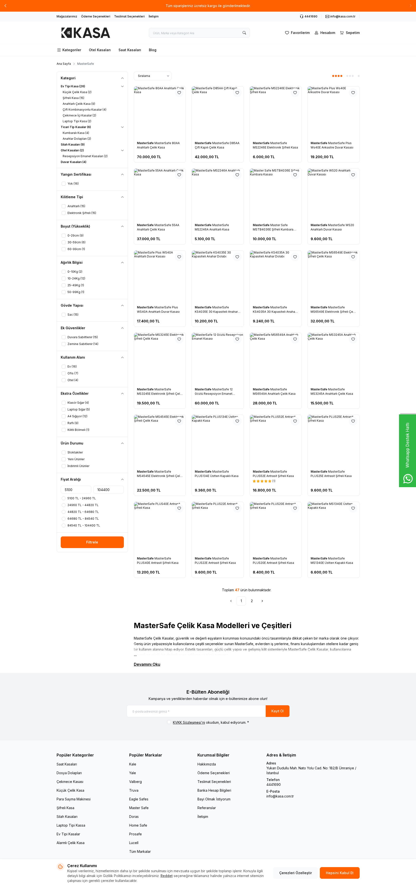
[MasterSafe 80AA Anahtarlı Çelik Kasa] (160, 112)
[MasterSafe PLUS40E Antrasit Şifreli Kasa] (160, 528)
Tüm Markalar (140, 851)
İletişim (154, 16)
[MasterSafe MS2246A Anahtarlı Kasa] (218, 194)
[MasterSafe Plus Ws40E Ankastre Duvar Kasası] (333, 112)
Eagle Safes (138, 799)
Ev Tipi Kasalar (68, 834)
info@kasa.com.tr (280, 796)
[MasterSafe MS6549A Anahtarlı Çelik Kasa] (276, 359)
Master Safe (139, 808)
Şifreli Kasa (65, 808)
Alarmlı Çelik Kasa (71, 843)
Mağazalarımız (67, 16)
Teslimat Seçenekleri (129, 16)
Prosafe (135, 834)
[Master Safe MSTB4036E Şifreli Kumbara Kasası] (276, 194)
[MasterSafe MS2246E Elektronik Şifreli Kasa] (276, 112)
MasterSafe (145, 143)
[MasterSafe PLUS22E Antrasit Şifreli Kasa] (218, 528)
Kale (132, 764)
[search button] (244, 33)
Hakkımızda (206, 764)
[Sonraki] (262, 601)
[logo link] (86, 32)
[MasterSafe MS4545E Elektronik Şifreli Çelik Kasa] (160, 441)
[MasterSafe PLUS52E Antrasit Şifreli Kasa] (276, 441)
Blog (152, 50)
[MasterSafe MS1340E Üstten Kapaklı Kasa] (333, 528)
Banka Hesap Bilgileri (214, 790)
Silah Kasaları (67, 816)
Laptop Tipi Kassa (71, 825)
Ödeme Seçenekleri (95, 16)
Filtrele (92, 542)
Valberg (135, 782)
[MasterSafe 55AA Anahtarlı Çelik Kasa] (160, 194)
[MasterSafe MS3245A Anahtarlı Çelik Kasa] (333, 359)
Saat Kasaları (130, 50)
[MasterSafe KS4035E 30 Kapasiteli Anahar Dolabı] (218, 276)
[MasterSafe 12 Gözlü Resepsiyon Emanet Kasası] (218, 359)
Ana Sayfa (64, 64)
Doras (134, 816)
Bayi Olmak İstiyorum (213, 799)
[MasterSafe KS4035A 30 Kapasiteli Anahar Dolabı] (276, 276)
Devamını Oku (147, 664)
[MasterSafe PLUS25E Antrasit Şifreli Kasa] (333, 441)
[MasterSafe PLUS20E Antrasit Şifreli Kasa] (276, 528)
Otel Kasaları (100, 50)
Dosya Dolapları (69, 773)
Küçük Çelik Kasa (70, 790)
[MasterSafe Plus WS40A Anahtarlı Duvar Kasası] (160, 276)
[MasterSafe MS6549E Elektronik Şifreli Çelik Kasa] (333, 276)
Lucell (133, 843)
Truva (133, 790)
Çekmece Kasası (70, 782)
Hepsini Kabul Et (340, 873)
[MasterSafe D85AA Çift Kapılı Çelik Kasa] (218, 112)
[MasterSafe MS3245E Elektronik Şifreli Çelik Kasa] (160, 359)
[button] (5, 6)
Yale (132, 773)
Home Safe (138, 825)
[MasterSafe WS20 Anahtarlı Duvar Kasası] (333, 194)
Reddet (167, 876)
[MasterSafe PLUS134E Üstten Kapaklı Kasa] (218, 441)
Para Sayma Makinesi (74, 799)
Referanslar (206, 808)
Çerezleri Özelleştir (295, 873)
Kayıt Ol (278, 711)
